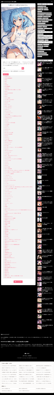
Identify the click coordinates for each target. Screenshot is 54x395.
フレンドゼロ (7, 193)
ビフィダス (7, 190)
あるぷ (6, 96)
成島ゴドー (7, 242)
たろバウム (7, 119)
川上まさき (7, 237)
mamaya (6, 84)
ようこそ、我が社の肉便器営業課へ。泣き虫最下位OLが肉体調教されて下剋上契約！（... (27, 383)
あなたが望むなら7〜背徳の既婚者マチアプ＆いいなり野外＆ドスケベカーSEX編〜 (27, 370)
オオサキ (6, 165)
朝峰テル (6, 246)
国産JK (6, 214)
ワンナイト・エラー (9, 203)
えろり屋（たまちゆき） (10, 99)
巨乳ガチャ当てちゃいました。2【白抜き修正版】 (10, 383)
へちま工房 (7, 139)
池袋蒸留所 (7, 249)
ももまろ (6, 149)
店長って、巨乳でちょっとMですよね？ (13, 239)
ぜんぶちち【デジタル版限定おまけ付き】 (13, 116)
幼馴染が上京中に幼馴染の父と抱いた (25, 365)
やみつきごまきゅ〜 (9, 150)
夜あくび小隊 (7, 226)
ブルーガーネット (8, 195)
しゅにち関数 (7, 114)
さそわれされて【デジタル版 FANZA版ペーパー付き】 (10, 365)
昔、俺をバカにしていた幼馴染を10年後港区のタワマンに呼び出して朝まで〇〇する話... (10, 381)
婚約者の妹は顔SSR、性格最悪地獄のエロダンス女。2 (44, 365)
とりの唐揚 (7, 124)
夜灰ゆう (6, 228)
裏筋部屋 (6, 270)
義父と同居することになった (10, 262)
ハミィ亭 (6, 183)
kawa (6, 83)
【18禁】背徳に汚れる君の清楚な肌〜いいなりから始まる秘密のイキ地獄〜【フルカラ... (44, 376)
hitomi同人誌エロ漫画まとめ (7, 390)
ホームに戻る (18, 281)
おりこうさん (7, 104)
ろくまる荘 (7, 153)
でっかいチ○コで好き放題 (10, 122)
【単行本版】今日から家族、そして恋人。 (13, 89)
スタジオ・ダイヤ (8, 176)
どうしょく (7, 127)
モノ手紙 (6, 200)
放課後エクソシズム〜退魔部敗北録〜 (12, 244)
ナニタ (6, 181)
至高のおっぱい (8, 265)
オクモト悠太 (7, 167)
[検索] (23, 68)
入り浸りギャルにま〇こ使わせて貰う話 (13, 213)
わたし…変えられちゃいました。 (11, 155)
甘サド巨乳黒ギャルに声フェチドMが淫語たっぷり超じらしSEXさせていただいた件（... (44, 383)
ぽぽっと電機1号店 (8, 140)
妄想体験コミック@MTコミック (11, 229)
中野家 (6, 206)
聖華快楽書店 (7, 264)
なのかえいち (7, 129)
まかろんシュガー (8, 142)
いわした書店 (7, 97)
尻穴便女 (6, 236)
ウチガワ (6, 162)
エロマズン (7, 163)
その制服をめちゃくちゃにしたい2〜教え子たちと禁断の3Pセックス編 (27, 376)
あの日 (6, 94)
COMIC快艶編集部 (8, 78)
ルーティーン (7, 201)
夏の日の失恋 (7, 221)
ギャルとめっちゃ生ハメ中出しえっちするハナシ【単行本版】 (17, 170)
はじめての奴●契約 (8, 134)
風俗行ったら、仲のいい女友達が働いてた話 (14, 275)
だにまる (6, 120)
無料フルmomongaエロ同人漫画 (8, 1)
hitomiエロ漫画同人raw (6, 388)
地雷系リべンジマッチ (9, 219)
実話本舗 (6, 231)
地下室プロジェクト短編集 (10, 218)
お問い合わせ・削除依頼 (27, 355)
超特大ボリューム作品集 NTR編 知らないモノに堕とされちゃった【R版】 (44, 381)
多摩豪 (6, 224)
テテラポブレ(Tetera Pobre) (10, 180)
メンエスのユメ (8, 198)
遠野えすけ (7, 274)
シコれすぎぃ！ (8, 175)
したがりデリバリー (9, 112)
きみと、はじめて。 (9, 106)
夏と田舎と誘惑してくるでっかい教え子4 (9, 370)
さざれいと (7, 109)
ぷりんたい (7, 137)
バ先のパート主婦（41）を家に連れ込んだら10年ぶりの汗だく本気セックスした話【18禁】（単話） (45, 42)
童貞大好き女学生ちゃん (10, 257)
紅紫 (5, 259)
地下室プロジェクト (9, 216)
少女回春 (6, 234)
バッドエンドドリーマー (10, 185)
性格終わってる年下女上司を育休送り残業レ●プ (27, 372)
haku (6, 81)
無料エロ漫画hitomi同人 (23, 388)
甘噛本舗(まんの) (8, 252)
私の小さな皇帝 (8, 256)
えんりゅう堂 (7, 101)
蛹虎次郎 (6, 269)
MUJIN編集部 (7, 86)
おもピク (6, 102)
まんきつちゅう (8, 144)
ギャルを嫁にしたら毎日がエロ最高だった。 (14, 172)
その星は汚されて (8, 117)
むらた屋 (6, 145)
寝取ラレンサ (7, 233)
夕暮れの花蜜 (7, 223)
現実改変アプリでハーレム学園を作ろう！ (43, 370)
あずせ (6, 91)
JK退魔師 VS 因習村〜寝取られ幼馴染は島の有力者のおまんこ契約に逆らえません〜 (10, 372)
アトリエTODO (8, 157)
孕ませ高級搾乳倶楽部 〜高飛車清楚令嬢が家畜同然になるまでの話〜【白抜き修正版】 (27, 381)
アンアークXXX (8, 160)
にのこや (6, 130)
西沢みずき (7, 272)
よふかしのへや (8, 152)
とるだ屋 (6, 125)
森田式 (6, 247)
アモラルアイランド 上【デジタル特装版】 (13, 158)
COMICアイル (7, 76)
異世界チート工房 (8, 254)
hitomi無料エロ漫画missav (41, 388)
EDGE (6, 79)
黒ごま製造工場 (8, 277)
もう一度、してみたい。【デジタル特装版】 (14, 147)
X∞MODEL (7, 88)
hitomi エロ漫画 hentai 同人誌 (24, 390)
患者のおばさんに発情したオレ (11, 241)
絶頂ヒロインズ (8, 260)
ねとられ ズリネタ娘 (9, 132)
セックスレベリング (9, 178)
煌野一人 (6, 251)
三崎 (5, 204)
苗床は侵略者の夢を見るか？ (10, 267)
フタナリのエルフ (8, 191)
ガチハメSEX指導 (8, 168)
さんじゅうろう (8, 111)
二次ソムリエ (7, 208)
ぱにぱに (6, 135)
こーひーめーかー (8, 107)
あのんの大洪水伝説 (9, 93)
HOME (27, 353)
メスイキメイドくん (9, 196)
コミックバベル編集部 (9, 173)
